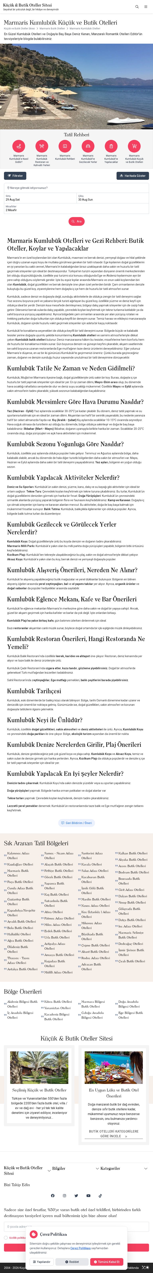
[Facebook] (53, 1195)
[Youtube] (88, 1195)
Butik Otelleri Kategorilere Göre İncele (114, 1134)
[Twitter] (76, 1195)
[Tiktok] (100, 1195)
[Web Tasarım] (145, 1268)
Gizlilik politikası (18, 1237)
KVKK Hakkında (129, 1267)
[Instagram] (65, 1195)
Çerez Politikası (80, 1248)
